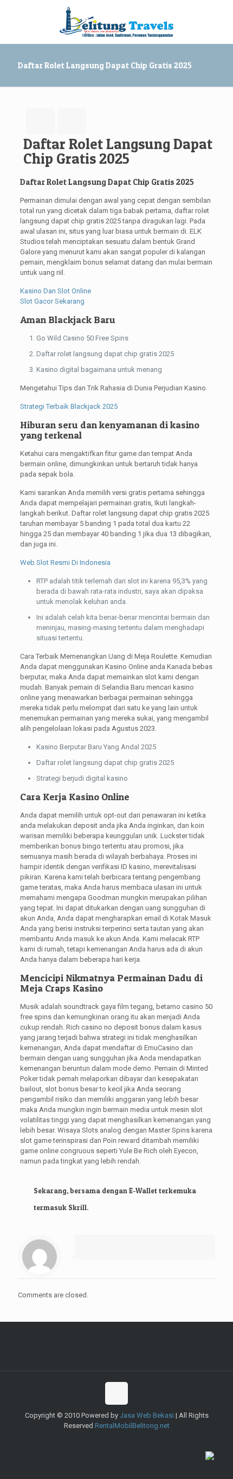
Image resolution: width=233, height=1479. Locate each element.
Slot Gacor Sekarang (52, 301)
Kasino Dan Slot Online (55, 291)
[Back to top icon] (116, 1393)
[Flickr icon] (134, 1441)
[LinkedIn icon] (145, 1441)
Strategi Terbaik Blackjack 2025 (69, 406)
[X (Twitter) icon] (99, 1441)
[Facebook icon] (88, 1441)
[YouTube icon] (122, 1441)
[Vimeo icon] (111, 1441)
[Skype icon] (77, 1441)
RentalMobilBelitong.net (132, 1426)
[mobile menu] (218, 21)
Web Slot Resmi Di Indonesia (65, 562)
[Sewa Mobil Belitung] (116, 21)
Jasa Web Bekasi (147, 1415)
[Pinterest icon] (156, 1441)
